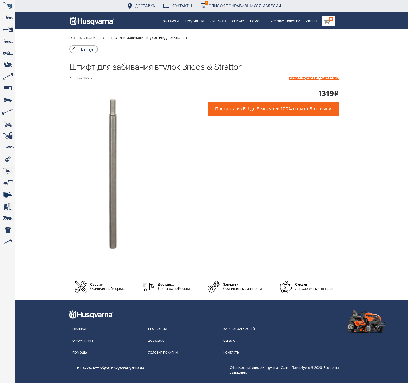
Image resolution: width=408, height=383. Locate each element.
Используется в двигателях (314, 78)
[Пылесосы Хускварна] (7, 206)
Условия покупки (285, 21)
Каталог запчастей (239, 329)
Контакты (182, 5)
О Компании (82, 341)
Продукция (194, 21)
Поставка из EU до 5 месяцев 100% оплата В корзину (273, 108)
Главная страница (84, 38)
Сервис (238, 21)
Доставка (145, 5)
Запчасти (171, 21)
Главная (79, 329)
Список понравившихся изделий (243, 4)
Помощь (257, 21)
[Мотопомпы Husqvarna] (7, 194)
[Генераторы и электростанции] (7, 171)
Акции (311, 21)
